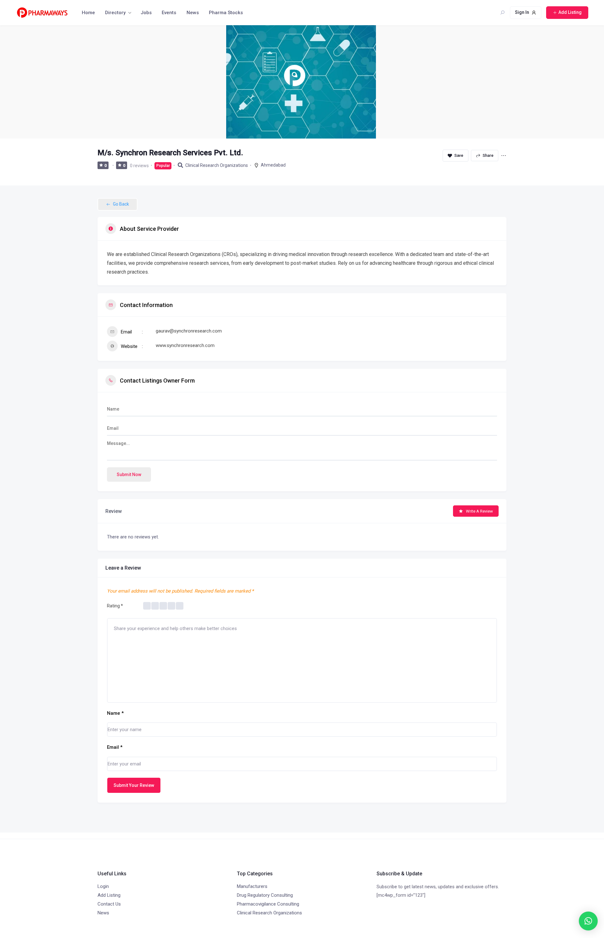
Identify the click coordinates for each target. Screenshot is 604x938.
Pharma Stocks (226, 12)
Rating (115, 605)
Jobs (146, 12)
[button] (588, 921)
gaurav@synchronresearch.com (189, 331)
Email (114, 747)
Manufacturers (252, 886)
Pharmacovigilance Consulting (268, 904)
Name (115, 713)
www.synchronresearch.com (185, 345)
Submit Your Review (134, 785)
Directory (115, 12)
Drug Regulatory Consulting (265, 895)
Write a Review (479, 511)
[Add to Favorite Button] (455, 155)
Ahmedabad (273, 165)
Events (169, 12)
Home (88, 12)
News (193, 12)
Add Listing (109, 895)
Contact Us (109, 904)
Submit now (129, 474)
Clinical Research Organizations (216, 165)
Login (103, 886)
